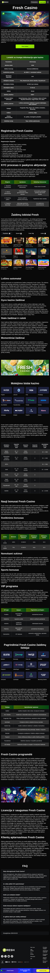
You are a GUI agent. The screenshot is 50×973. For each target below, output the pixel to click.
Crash (30, 233)
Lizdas (42, 233)
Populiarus (5, 233)
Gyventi (18, 233)
